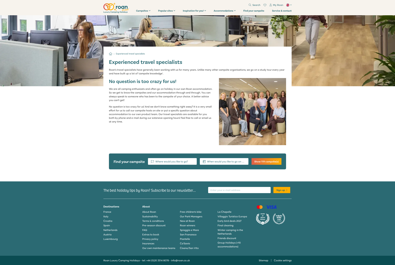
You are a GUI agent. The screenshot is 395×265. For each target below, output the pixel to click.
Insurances (148, 243)
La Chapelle (224, 211)
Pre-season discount (154, 225)
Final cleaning (225, 225)
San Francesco (188, 234)
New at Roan (187, 220)
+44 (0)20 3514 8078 (157, 260)
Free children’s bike (191, 211)
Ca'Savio (185, 243)
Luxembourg (110, 238)
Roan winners (187, 225)
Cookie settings (283, 260)
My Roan (278, 4)
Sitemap (263, 260)
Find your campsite (253, 10)
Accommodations (223, 10)
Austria (107, 234)
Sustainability (150, 216)
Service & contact (282, 10)
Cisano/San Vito (189, 248)
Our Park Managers (191, 216)
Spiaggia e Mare (189, 230)
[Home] (110, 53)
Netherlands (110, 230)
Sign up (280, 190)
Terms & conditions (153, 220)
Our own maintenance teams (158, 248)
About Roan (149, 211)
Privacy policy (150, 238)
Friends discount (227, 238)
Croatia (107, 220)
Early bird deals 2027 (229, 220)
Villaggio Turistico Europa (232, 216)
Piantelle (185, 238)
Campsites (142, 10)
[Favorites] (264, 5)
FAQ (144, 230)
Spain (106, 225)
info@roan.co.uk (180, 260)
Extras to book (150, 234)
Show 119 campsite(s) (266, 161)
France (107, 211)
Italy (105, 216)
